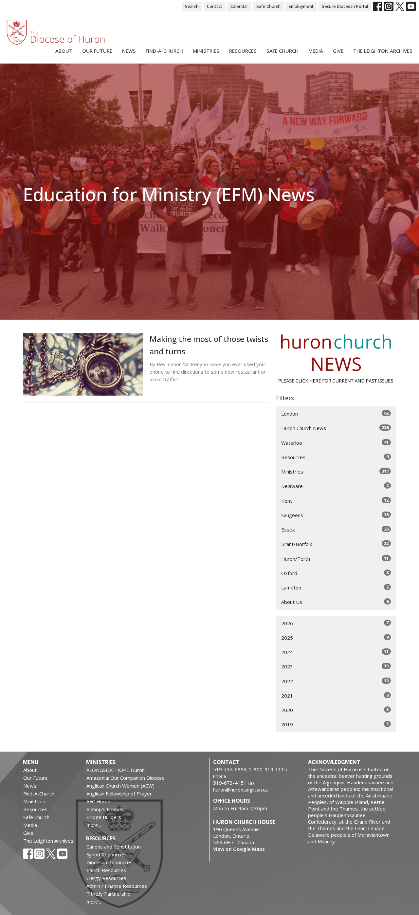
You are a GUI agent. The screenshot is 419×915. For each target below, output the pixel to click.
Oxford (335, 573)
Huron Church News (335, 427)
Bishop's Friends (104, 809)
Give (338, 50)
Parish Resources (106, 870)
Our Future (97, 50)
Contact (214, 6)
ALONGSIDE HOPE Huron (115, 770)
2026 (335, 623)
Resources (243, 50)
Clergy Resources (106, 878)
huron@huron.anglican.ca (240, 789)
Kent (335, 500)
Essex (335, 529)
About (63, 50)
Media (315, 50)
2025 (335, 637)
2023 (335, 666)
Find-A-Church (164, 50)
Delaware (335, 485)
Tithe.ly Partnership (108, 893)
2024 (335, 651)
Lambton (335, 587)
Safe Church (268, 6)
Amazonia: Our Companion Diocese (125, 778)
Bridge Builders (103, 817)
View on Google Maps (239, 849)
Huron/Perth (335, 558)
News (129, 50)
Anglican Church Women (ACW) (120, 785)
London (335, 413)
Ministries (206, 50)
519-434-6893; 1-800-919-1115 (250, 769)
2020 (335, 709)
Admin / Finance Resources (116, 886)
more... (93, 825)
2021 (335, 695)
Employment (301, 6)
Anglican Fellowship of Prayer (119, 793)
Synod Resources (106, 854)
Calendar (239, 6)
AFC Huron (98, 801)
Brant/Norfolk (335, 543)
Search (192, 6)
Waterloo (335, 442)
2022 (335, 681)
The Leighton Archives (382, 50)
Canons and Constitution (113, 846)
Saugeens (335, 515)
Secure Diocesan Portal (345, 6)
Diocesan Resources (109, 862)
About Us (335, 601)
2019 (335, 724)
